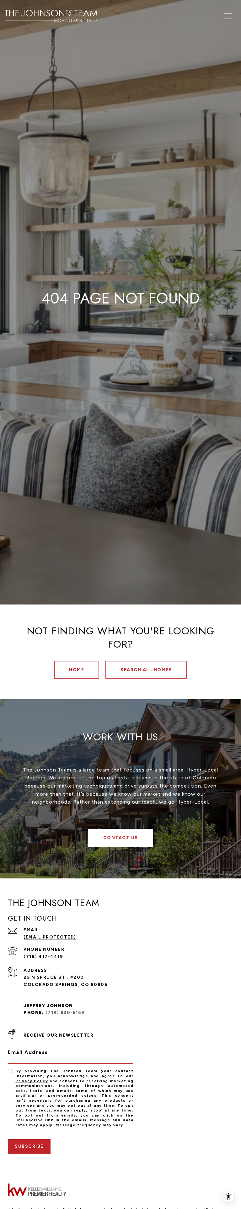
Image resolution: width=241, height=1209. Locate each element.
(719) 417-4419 (43, 956)
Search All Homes (146, 669)
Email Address (28, 1052)
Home (76, 669)
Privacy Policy (31, 1081)
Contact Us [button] (120, 837)
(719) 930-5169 (65, 1012)
